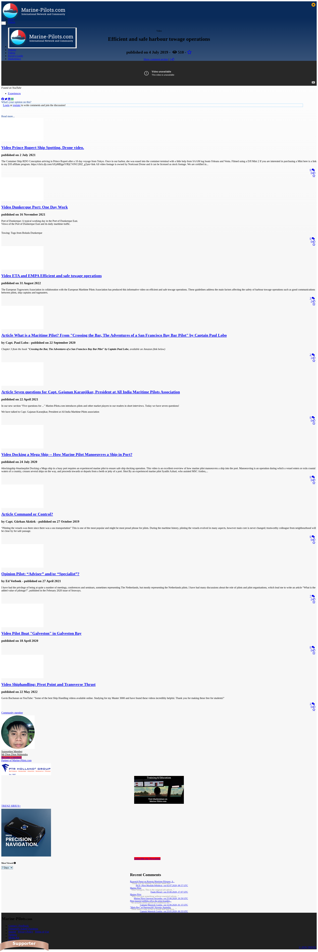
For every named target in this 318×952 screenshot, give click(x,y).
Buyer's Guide (15, 55)
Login (6, 105)
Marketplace (14, 58)
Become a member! (11, 757)
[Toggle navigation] (3, 23)
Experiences (14, 93)
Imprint (12, 931)
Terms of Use (42, 931)
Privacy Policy (25, 931)
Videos (11, 52)
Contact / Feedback (18, 925)
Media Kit (13, 937)
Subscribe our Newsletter (147, 858)
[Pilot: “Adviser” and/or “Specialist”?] (22, 566)
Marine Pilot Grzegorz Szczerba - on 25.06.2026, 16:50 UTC (161, 898)
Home (11, 19)
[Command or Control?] (22, 507)
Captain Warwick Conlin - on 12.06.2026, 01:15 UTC (164, 905)
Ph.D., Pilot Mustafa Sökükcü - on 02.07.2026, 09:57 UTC (162, 885)
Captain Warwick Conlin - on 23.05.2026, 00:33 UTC (164, 911)
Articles (12, 49)
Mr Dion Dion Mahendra (14, 753)
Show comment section (156, 59)
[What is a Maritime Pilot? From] (22, 328)
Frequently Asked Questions (23, 928)
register (17, 105)
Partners (12, 934)
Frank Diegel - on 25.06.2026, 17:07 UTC (169, 892)
